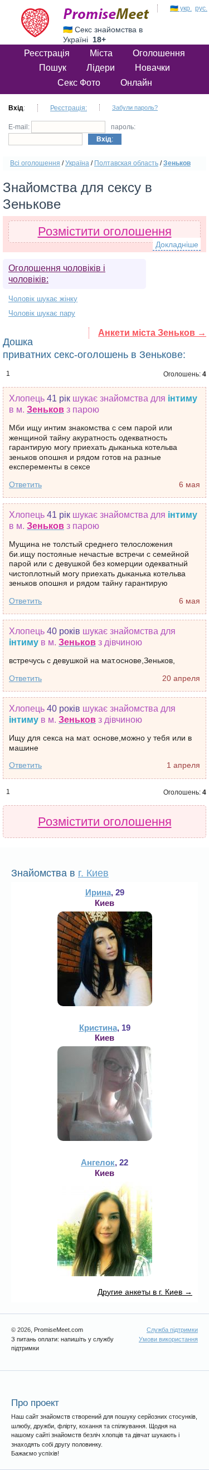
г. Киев (93, 873)
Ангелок (98, 1162)
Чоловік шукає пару (41, 313)
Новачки (152, 67)
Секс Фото (78, 82)
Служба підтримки (172, 1329)
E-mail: (19, 127)
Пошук (52, 67)
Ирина (98, 892)
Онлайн (136, 82)
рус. (201, 8)
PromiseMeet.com (106, 13)
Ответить (25, 484)
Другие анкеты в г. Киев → (145, 1291)
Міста (101, 53)
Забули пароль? (135, 107)
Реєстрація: (68, 108)
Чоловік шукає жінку (42, 299)
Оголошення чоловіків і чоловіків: (56, 273)
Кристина (98, 1027)
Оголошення (159, 53)
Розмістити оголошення (105, 231)
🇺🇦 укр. (181, 8)
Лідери (100, 67)
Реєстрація (47, 53)
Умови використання (168, 1339)
